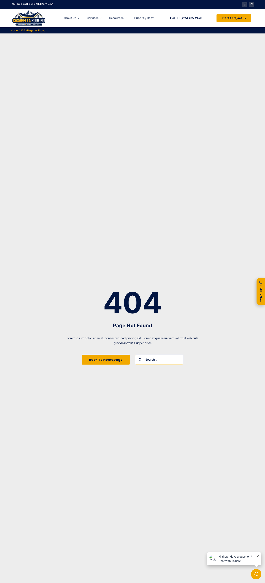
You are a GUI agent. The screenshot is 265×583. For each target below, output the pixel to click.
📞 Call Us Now (260, 291)
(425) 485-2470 (191, 18)
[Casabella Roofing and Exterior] (29, 10)
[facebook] (244, 4)
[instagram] (251, 4)
